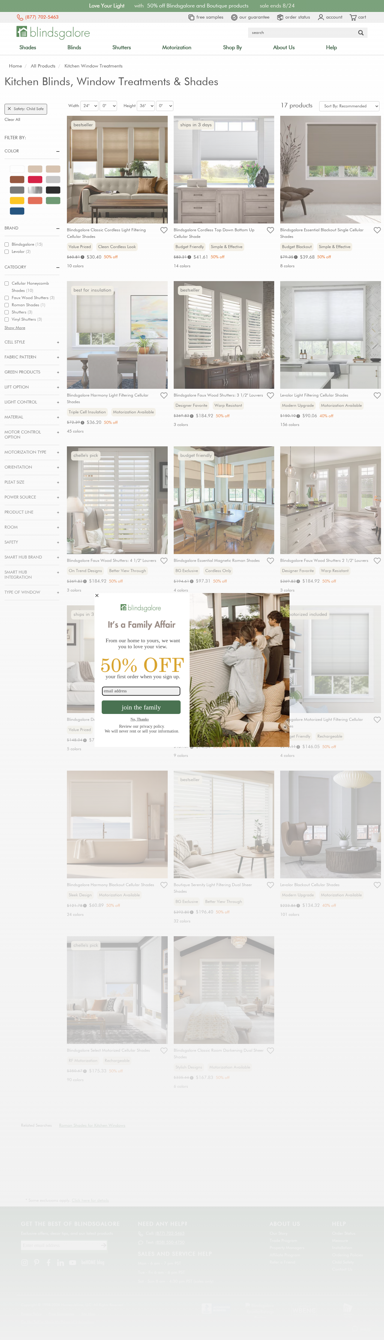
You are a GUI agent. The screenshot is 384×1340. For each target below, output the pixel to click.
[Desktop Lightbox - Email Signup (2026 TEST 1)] (192, 670)
